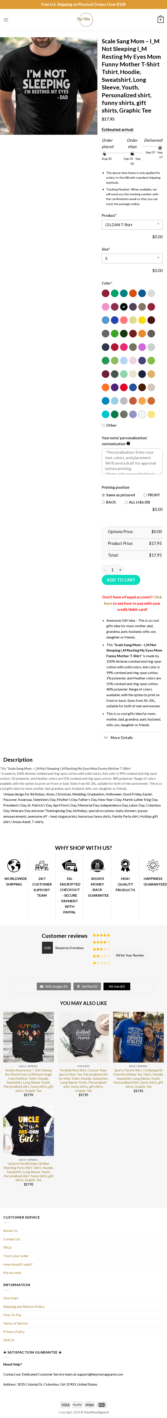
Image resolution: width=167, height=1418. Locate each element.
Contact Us (11, 1239)
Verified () (89, 986)
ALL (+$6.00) (139, 502)
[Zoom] (6, 129)
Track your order (15, 1256)
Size (106, 249)
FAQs (7, 1247)
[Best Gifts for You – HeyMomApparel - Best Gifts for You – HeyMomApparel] (83, 20)
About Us (10, 1230)
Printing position (115, 487)
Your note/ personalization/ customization (124, 441)
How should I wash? (18, 1264)
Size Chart (10, 1298)
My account (12, 1272)
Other (111, 425)
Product (109, 215)
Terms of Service (15, 1323)
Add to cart (121, 580)
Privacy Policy (14, 1331)
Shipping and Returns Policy (23, 1306)
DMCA (8, 1340)
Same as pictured (120, 495)
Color (107, 283)
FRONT (154, 495)
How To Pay (12, 1315)
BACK (111, 502)
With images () (56, 986)
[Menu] (5, 19)
